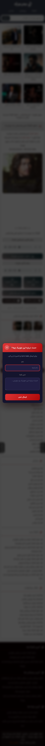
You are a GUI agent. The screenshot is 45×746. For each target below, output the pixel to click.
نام (22, 362)
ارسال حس (22, 397)
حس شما (22, 375)
